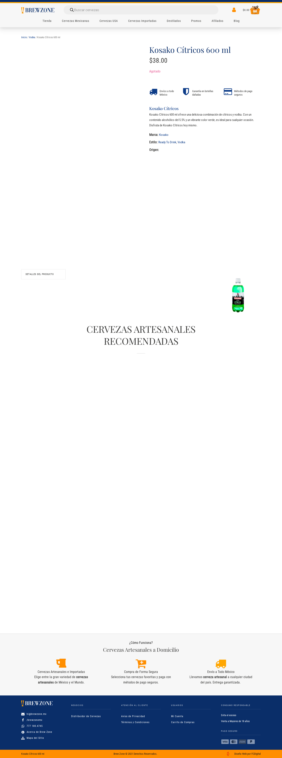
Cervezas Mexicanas (75, 21)
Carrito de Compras (182, 722)
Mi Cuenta (177, 716)
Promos (196, 21)
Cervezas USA (109, 21)
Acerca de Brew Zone (39, 732)
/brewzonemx (34, 720)
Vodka (32, 37)
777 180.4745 (35, 726)
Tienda (47, 21)
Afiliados (217, 21)
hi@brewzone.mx (36, 714)
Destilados (174, 21)
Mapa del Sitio (35, 738)
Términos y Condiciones (135, 722)
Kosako (163, 135)
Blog (237, 21)
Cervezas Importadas (142, 21)
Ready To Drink (167, 142)
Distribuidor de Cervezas (86, 716)
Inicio (24, 37)
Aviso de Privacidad (133, 716)
